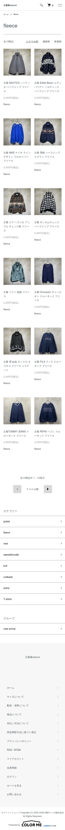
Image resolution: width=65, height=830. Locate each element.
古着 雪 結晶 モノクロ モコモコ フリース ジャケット (17, 366)
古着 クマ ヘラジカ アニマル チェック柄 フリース (16, 226)
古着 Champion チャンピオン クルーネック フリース (48, 296)
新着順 (58, 41)
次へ (48, 489)
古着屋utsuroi (10, 5)
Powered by (14, 824)
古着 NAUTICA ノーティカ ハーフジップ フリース (16, 87)
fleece (16, 14)
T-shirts (7, 599)
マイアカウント (15, 758)
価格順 (46, 41)
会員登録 (12, 767)
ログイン (12, 776)
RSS (9, 749)
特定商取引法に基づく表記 (21, 732)
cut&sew (8, 577)
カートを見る (14, 785)
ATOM (17, 749)
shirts (6, 588)
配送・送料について (18, 705)
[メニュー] (60, 5)
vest (5, 543)
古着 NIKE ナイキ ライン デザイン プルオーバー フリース (17, 156)
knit (5, 565)
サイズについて (15, 696)
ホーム (6, 14)
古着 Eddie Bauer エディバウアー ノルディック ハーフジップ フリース (47, 87)
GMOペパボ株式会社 (54, 812)
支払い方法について (18, 723)
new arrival (9, 628)
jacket (6, 521)
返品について (14, 714)
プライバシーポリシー (19, 741)
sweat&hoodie (11, 554)
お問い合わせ (14, 794)
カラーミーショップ (10, 812)
